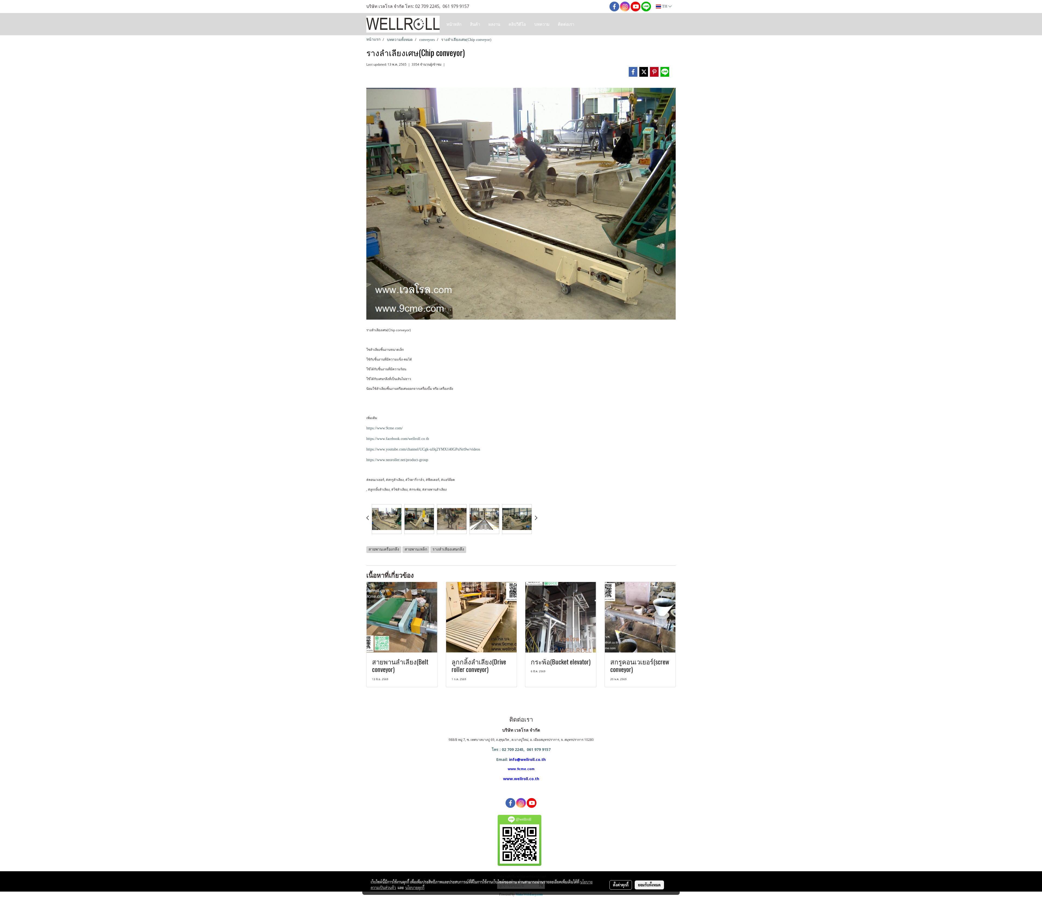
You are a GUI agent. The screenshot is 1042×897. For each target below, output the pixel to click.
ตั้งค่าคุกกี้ (620, 884)
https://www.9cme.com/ (384, 428)
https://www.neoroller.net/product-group (397, 460)
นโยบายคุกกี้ (414, 887)
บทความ (541, 24)
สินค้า (475, 24)
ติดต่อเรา (566, 24)
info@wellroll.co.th (527, 759)
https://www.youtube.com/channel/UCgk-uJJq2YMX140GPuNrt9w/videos (423, 449)
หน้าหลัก (454, 24)
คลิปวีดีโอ (517, 24)
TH (664, 6)
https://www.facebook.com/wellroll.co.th (397, 439)
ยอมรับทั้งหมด (649, 884)
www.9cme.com (521, 769)
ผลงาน (494, 24)
